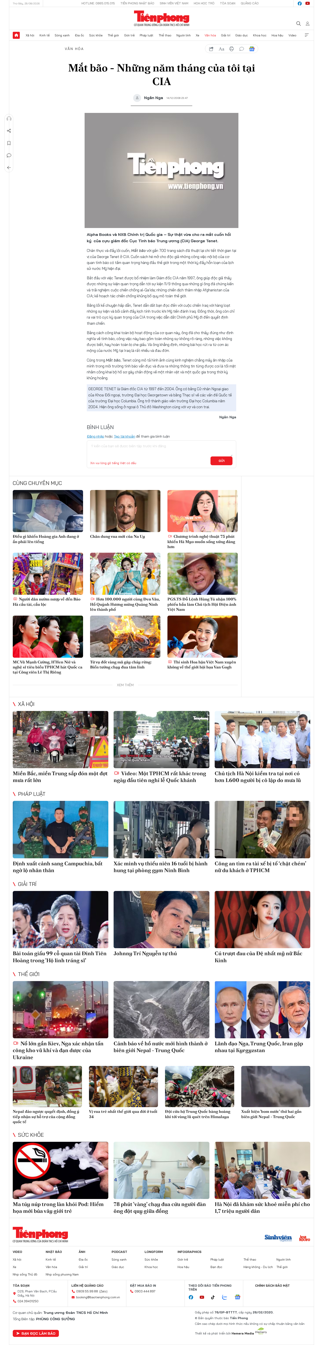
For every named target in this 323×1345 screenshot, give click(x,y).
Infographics (189, 1252)
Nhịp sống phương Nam (62, 1274)
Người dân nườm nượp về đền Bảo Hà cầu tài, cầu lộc (46, 602)
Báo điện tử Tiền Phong (161, 18)
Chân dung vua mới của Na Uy (117, 536)
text (221, 49)
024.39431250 (28, 1301)
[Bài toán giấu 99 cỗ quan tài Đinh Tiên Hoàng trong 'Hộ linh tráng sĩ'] (60, 919)
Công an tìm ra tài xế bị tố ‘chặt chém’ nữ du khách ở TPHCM (260, 867)
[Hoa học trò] (304, 1239)
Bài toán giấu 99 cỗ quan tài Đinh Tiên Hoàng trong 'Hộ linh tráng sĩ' (60, 957)
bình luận (241, 49)
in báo (231, 49)
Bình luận (9, 155)
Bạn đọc (216, 1267)
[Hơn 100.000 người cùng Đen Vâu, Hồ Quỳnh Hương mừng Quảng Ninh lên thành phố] (125, 574)
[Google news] (239, 1297)
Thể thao (165, 35)
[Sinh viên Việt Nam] (278, 1239)
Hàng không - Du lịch (258, 1267)
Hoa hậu (277, 35)
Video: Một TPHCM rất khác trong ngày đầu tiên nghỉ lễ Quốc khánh (160, 777)
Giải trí (225, 35)
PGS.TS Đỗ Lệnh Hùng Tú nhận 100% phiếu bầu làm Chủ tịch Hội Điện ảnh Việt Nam (201, 604)
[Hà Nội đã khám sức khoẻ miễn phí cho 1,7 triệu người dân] (262, 1170)
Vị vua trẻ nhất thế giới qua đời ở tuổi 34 (123, 1114)
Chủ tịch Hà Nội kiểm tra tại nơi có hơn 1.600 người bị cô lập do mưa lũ (258, 777)
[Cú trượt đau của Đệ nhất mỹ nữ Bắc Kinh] (262, 919)
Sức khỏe (96, 35)
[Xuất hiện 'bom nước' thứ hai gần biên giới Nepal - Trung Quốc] (275, 1086)
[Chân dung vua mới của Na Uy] (125, 511)
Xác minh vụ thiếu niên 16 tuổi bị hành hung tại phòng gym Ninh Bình (161, 867)
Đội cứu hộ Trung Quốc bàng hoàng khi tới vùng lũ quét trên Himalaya (197, 1114)
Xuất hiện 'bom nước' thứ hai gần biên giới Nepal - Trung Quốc (271, 1114)
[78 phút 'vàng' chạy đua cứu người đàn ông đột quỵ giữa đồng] (161, 1170)
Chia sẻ (9, 130)
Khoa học (260, 35)
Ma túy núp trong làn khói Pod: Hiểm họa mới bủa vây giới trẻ (58, 1207)
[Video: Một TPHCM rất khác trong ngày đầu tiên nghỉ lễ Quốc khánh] (161, 739)
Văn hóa (210, 35)
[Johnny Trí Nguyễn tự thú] (161, 919)
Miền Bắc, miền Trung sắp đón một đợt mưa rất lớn (60, 777)
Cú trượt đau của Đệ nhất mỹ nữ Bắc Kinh (258, 957)
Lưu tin (9, 143)
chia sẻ (211, 49)
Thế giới (113, 35)
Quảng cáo (250, 3)
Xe (197, 35)
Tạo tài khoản (124, 436)
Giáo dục (241, 35)
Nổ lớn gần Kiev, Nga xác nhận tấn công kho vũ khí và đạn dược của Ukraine (58, 1050)
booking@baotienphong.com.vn (98, 1297)
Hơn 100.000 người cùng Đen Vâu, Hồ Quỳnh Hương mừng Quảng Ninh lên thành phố (125, 604)
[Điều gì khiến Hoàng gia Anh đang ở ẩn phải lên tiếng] (48, 511)
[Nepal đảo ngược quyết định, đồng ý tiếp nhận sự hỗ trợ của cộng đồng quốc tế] (47, 1086)
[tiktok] (215, 1297)
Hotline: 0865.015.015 (98, 3)
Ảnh (82, 1252)
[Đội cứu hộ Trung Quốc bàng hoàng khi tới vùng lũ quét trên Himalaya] (199, 1086)
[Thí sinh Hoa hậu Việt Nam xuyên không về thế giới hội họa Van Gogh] (202, 637)
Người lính (183, 35)
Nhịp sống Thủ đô (25, 1274)
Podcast (119, 1252)
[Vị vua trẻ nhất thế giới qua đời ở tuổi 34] (123, 1086)
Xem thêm (306, 35)
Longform (154, 1252)
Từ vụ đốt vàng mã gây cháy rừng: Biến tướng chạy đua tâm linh (121, 664)
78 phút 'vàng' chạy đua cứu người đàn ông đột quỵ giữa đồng (160, 1207)
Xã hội (30, 35)
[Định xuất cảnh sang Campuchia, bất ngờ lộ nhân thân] (60, 829)
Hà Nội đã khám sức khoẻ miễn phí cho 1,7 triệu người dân (262, 1207)
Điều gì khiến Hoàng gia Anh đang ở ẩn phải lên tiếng (46, 539)
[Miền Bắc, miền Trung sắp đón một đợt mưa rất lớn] (60, 739)
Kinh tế (45, 35)
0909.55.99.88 (87, 1291)
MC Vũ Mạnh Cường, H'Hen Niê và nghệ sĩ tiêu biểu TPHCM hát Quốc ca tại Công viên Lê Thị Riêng (47, 667)
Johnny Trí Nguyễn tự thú (145, 953)
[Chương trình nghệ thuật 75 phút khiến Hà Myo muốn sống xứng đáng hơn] (202, 511)
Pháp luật (146, 35)
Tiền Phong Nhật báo (137, 3)
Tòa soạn (227, 3)
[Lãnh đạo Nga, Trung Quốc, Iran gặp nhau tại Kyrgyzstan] (262, 1009)
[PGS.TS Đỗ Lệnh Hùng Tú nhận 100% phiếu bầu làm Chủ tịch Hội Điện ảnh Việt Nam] (202, 574)
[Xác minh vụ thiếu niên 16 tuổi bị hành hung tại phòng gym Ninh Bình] (161, 829)
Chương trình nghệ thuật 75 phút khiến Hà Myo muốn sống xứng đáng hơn (201, 541)
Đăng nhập (95, 436)
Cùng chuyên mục (37, 483)
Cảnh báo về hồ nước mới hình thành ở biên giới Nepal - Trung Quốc (161, 1047)
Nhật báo (54, 1252)
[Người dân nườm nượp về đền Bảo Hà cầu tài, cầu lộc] (48, 574)
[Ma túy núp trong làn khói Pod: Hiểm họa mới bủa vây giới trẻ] (60, 1170)
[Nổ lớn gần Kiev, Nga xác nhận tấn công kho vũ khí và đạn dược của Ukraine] (60, 1009)
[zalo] (227, 1297)
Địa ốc (79, 35)
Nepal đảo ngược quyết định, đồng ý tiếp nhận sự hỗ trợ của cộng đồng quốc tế (46, 1116)
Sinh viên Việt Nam (174, 3)
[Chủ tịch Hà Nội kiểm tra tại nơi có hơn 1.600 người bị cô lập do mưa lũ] (262, 739)
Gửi (222, 461)
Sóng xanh (62, 35)
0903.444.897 (145, 1291)
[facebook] (299, 3)
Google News (251, 49)
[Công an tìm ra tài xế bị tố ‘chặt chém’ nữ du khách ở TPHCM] (262, 829)
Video (292, 35)
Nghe (9, 118)
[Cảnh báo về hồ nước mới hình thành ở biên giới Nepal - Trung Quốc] (161, 1009)
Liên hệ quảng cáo (87, 1286)
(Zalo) (103, 1291)
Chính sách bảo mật (272, 1286)
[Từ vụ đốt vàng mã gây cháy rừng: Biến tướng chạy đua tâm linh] (125, 637)
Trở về (9, 167)
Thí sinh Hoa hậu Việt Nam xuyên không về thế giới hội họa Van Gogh (201, 664)
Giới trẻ (129, 35)
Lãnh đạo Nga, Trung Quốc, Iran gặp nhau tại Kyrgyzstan (259, 1047)
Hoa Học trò (204, 3)
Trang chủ (16, 35)
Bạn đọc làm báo (38, 1333)
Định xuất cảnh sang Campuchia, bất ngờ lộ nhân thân (58, 867)
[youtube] (307, 3)
